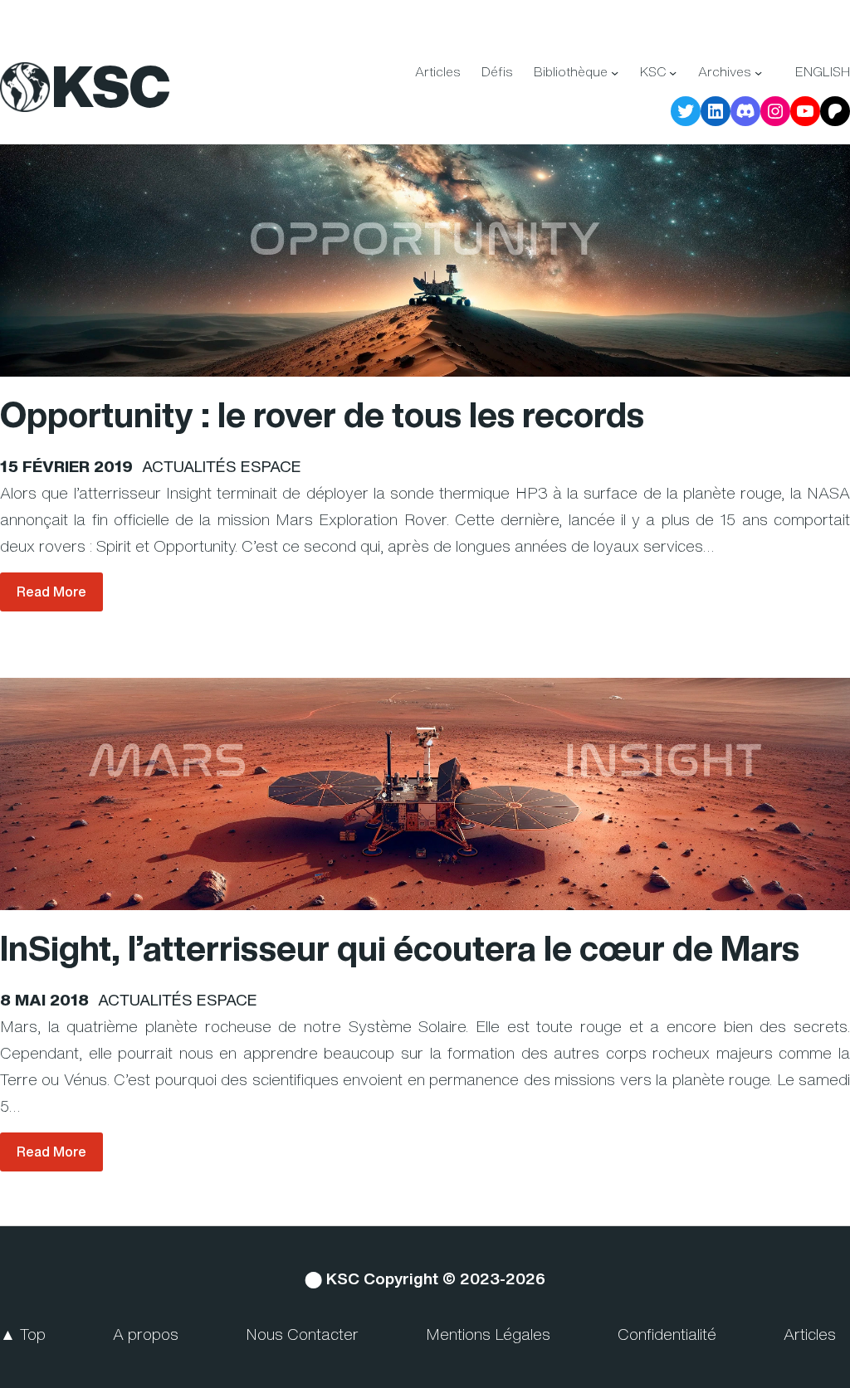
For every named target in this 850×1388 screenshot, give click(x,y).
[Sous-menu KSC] (673, 72)
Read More (51, 591)
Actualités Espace (221, 466)
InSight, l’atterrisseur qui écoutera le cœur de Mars (399, 949)
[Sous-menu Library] (614, 72)
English (822, 71)
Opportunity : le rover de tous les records (322, 415)
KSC (110, 86)
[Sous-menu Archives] (758, 72)
